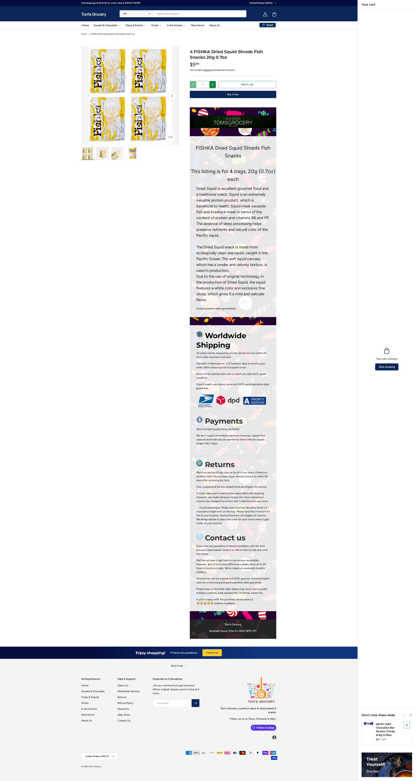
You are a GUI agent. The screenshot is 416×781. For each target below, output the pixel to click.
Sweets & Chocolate (105, 25)
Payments (123, 708)
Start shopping (387, 366)
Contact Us (212, 652)
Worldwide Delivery (128, 691)
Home (85, 25)
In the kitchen (175, 25)
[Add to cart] (406, 725)
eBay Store (123, 714)
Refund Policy (125, 703)
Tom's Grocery (94, 766)
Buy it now (233, 94)
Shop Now (372, 771)
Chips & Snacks (134, 25)
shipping (207, 70)
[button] (274, 14)
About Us (214, 25)
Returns (121, 697)
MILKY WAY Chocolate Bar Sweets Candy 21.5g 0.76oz (385, 730)
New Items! (197, 25)
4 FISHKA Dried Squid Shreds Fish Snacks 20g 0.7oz (112, 34)
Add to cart (247, 84)
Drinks (154, 25)
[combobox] (183, 13)
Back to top (177, 665)
